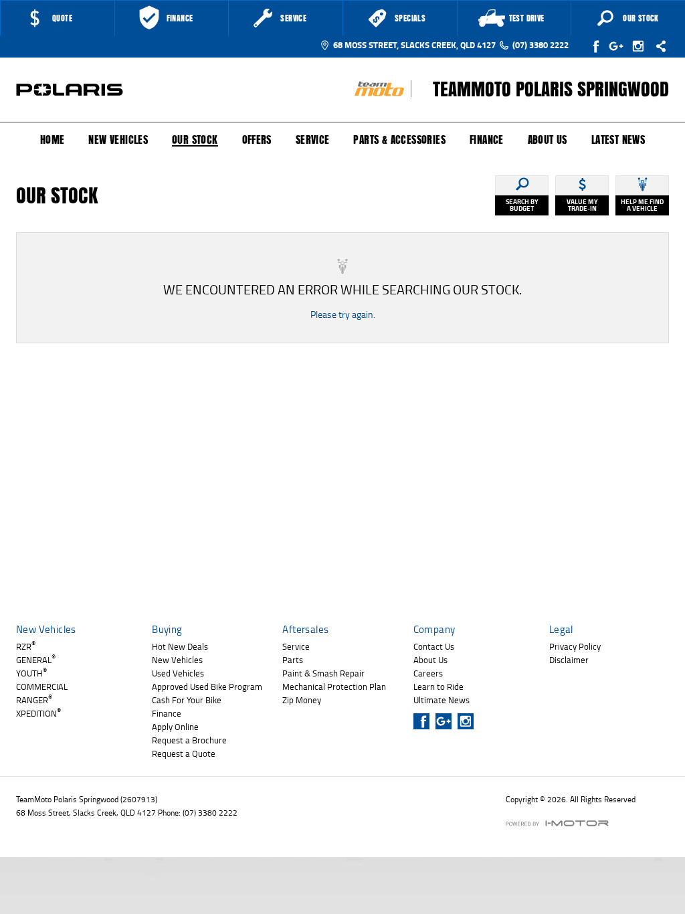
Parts (292, 659)
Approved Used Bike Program (207, 686)
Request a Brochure (189, 740)
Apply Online (175, 726)
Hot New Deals (180, 646)
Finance (487, 139)
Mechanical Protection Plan (334, 686)
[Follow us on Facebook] (597, 46)
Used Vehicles (178, 673)
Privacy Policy (575, 646)
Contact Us (433, 646)
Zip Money (301, 700)
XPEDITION (38, 713)
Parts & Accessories (399, 139)
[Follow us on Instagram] (641, 46)
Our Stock (195, 140)
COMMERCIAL (42, 686)
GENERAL (36, 659)
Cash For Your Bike (186, 700)
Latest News (618, 139)
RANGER (34, 700)
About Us (547, 139)
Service (313, 139)
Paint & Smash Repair (323, 673)
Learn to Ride (438, 686)
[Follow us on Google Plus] (619, 46)
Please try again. (342, 314)
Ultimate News (441, 700)
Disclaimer (569, 659)
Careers (428, 673)
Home (52, 139)
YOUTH (31, 673)
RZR (25, 646)
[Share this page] (657, 46)
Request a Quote (183, 753)
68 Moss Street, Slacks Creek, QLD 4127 (414, 45)
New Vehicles (118, 139)
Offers (257, 139)
